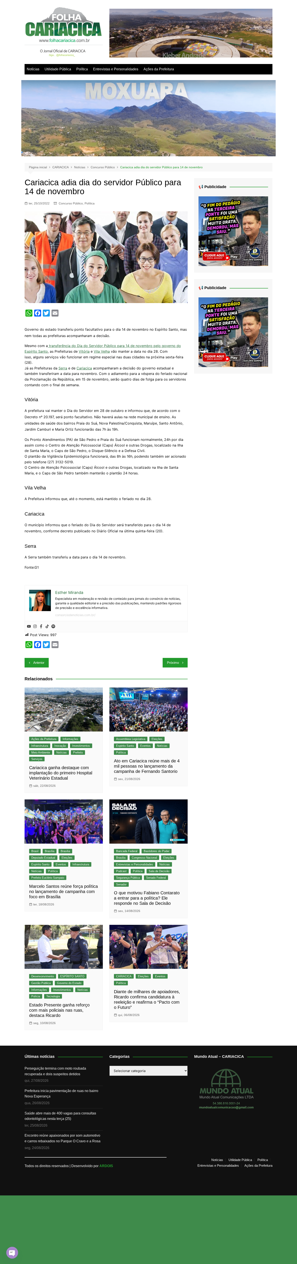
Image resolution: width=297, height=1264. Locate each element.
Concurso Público (71, 203)
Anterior (38, 662)
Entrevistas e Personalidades (115, 69)
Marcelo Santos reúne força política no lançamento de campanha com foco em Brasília (63, 891)
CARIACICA (124, 976)
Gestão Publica (41, 983)
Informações (70, 739)
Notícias (33, 69)
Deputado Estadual (43, 857)
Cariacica (84, 368)
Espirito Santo (125, 745)
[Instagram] (35, 626)
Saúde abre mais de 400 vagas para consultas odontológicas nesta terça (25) (60, 1116)
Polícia (35, 996)
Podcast (121, 871)
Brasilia (65, 851)
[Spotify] (53, 626)
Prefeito (78, 752)
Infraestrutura (39, 745)
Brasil (34, 851)
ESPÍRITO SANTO (72, 976)
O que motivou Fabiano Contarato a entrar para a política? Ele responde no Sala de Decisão (147, 898)
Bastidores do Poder (156, 851)
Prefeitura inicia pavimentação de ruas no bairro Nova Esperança (61, 1093)
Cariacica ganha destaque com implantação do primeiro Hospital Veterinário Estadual (60, 772)
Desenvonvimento (42, 976)
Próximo (173, 662)
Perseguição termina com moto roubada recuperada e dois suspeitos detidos (55, 1071)
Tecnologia (53, 996)
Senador (121, 884)
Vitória (84, 351)
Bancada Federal (126, 851)
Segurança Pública (128, 877)
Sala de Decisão (159, 871)
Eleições (157, 739)
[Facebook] (41, 626)
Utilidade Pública (58, 69)
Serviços (36, 759)
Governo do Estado (69, 983)
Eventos (145, 745)
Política (82, 69)
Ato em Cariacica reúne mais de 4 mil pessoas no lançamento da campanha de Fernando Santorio (147, 766)
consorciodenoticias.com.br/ (75, 615)
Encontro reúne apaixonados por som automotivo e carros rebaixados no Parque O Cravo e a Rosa (62, 1138)
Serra (62, 368)
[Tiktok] (47, 626)
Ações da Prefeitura (158, 69)
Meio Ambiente (40, 752)
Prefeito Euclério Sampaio (47, 877)
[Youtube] (29, 626)
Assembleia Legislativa (130, 739)
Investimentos (81, 745)
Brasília (49, 851)
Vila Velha (102, 351)
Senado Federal (156, 877)
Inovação (60, 745)
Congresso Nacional (144, 857)
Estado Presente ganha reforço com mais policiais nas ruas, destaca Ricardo (59, 1010)
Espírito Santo (40, 864)
